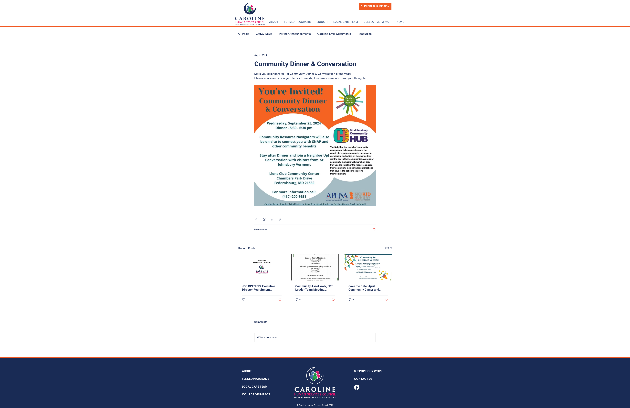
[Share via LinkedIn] (271, 219)
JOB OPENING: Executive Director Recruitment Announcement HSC (258, 287)
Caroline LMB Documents (334, 33)
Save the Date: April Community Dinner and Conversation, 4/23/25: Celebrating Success (363, 287)
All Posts (243, 33)
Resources (364, 33)
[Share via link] (280, 219)
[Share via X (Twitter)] (263, 219)
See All (388, 247)
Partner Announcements (295, 33)
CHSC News (264, 33)
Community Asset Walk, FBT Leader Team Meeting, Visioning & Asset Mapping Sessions (314, 287)
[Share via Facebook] (255, 219)
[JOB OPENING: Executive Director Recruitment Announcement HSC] (261, 267)
